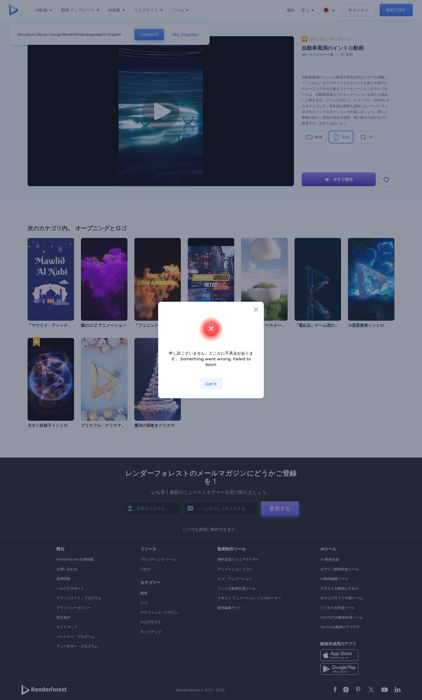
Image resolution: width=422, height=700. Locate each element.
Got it (211, 383)
